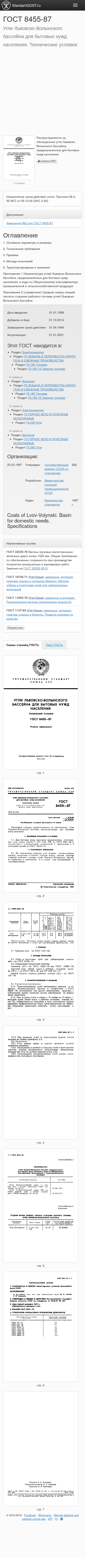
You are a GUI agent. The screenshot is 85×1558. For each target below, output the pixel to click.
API (50, 1519)
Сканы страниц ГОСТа (22, 645)
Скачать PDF (48, 161)
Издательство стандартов (54, 502)
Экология (28, 381)
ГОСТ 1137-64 (16, 610)
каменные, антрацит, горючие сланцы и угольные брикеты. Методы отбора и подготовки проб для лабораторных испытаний (40, 583)
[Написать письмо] (56, 1519)
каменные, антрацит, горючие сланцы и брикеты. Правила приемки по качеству (39, 614)
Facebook (30, 1515)
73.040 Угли (34, 422)
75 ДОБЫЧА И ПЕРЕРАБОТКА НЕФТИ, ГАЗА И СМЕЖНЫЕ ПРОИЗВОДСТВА (44, 358)
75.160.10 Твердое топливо (46, 369)
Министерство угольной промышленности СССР (56, 486)
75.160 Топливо (36, 364)
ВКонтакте (44, 1515)
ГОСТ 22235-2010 (35, 568)
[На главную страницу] (6, 5)
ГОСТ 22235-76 (17, 552)
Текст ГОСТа (54, 645)
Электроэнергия (33, 352)
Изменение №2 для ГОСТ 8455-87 (29, 223)
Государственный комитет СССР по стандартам (56, 469)
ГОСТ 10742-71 (17, 577)
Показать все (15, 627)
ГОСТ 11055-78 (17, 598)
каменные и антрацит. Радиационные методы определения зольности (41, 600)
